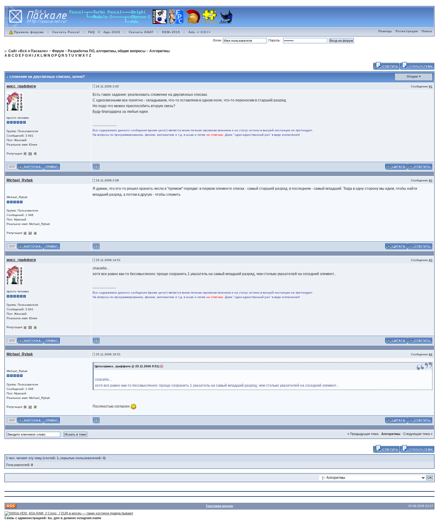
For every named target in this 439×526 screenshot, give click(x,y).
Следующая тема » (417, 434)
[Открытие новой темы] (417, 65)
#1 (430, 86)
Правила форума (29, 32)
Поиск (427, 31)
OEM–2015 (171, 32)
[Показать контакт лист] (30, 166)
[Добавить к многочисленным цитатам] (396, 166)
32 (30, 233)
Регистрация (407, 31)
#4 (430, 354)
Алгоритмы (390, 434)
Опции (412, 76)
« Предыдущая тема (362, 434)
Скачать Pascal (66, 32)
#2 (430, 180)
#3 (430, 260)
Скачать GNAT (141, 32)
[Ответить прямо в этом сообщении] (419, 166)
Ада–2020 (111, 32)
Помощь (385, 31)
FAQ (91, 32)
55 (30, 153)
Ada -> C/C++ (199, 32)
